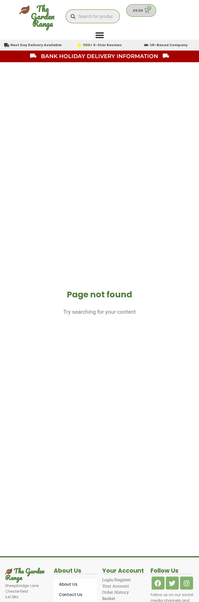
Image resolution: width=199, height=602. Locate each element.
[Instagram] (186, 583)
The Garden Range (42, 16)
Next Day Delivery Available (36, 45)
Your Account (115, 586)
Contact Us (70, 594)
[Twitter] (172, 583)
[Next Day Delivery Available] (7, 45)
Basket (108, 598)
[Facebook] (158, 583)
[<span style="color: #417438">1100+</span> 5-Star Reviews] (79, 45)
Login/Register (116, 579)
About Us (68, 584)
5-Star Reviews (102, 45)
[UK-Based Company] (146, 45)
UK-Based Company (169, 45)
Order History (115, 592)
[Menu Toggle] (99, 35)
